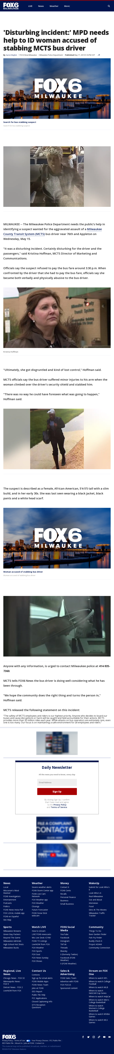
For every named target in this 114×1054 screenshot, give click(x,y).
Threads (64, 947)
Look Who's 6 (95, 893)
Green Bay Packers (11, 934)
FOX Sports (37, 951)
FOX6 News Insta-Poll (13, 909)
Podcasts (7, 903)
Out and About (95, 899)
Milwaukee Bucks (11, 947)
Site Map (7, 919)
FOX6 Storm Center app (42, 890)
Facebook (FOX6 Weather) (67, 959)
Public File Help (38, 994)
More (67, 6)
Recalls (63, 893)
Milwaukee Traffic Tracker (97, 914)
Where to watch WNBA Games (99, 1015)
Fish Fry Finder (95, 937)
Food (91, 906)
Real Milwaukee (96, 896)
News (6, 883)
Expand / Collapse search (109, 6)
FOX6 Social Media (67, 928)
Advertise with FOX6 (69, 981)
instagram (93, 1037)
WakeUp (94, 883)
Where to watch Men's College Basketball (99, 1001)
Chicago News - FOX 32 (14, 978)
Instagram (65, 941)
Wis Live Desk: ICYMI (41, 937)
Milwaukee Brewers (12, 931)
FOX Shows (37, 961)
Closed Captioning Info (42, 1001)
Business (64, 900)
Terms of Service (59, 807)
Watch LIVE (39, 927)
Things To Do (95, 931)
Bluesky (63, 951)
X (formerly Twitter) (69, 954)
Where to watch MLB (98, 987)
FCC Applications (39, 998)
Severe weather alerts (41, 887)
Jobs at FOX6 (38, 988)
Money (64, 883)
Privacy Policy (60, 804)
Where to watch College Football (99, 982)
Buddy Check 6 (95, 941)
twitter (88, 1037)
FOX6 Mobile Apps (40, 981)
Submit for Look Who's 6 (99, 888)
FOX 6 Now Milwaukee (28, 55)
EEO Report (37, 991)
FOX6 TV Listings (39, 941)
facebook (83, 1037)
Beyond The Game (11, 937)
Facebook (64, 937)
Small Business (67, 904)
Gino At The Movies (98, 909)
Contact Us (39, 970)
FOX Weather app (40, 899)
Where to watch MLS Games (98, 1021)
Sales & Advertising (67, 972)
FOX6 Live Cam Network (39, 895)
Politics (6, 906)
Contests (36, 974)
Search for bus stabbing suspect (19, 122)
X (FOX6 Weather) (68, 963)
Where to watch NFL (98, 978)
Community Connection (99, 947)
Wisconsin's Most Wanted (11, 891)
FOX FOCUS (65, 984)
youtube (104, 1037)
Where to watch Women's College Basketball (97, 1008)
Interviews (93, 903)
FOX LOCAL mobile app (13, 913)
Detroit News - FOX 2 (13, 987)
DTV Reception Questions (38, 1006)
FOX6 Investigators (11, 896)
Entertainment (9, 899)
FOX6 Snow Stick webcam (39, 914)
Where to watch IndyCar (100, 996)
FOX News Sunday (40, 957)
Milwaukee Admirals (12, 941)
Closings (35, 906)
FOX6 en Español (11, 916)
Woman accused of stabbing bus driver (23, 571)
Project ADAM (95, 944)
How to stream (38, 931)
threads (99, 1037)
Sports (7, 927)
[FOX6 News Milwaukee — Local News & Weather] (12, 6)
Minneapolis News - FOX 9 (12, 982)
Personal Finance (68, 897)
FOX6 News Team (40, 984)
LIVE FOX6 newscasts (41, 934)
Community (96, 927)
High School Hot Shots (13, 944)
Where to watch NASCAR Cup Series (97, 991)
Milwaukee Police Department (51, 55)
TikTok (63, 944)
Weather (37, 883)
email (109, 1037)
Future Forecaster (40, 909)
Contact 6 (64, 887)
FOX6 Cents (65, 890)
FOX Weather (38, 903)
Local (5, 887)
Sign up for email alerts (42, 978)
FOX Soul (36, 954)
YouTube (64, 934)
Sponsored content (69, 988)
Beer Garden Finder (97, 934)
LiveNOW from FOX (41, 944)
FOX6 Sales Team (68, 978)
